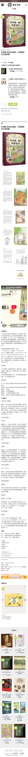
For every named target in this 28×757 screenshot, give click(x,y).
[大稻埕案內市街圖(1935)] (7, 731)
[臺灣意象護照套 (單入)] (7, 663)
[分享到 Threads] (8, 114)
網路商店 (16, 750)
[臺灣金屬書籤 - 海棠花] (7, 640)
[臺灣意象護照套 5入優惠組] (19, 731)
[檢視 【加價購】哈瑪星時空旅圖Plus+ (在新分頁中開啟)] (9, 80)
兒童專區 (3, 50)
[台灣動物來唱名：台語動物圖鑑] (7, 707)
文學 (9, 108)
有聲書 (8, 50)
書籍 (11, 108)
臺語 (9, 110)
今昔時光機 (15, 751)
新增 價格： (18, 71)
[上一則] (5, 59)
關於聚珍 (7, 750)
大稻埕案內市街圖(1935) (7, 741)
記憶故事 (21, 750)
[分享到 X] (5, 114)
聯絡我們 (21, 751)
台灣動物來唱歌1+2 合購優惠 (19, 717)
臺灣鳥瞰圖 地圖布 (19, 672)
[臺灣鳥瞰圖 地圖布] (19, 663)
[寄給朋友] (10, 114)
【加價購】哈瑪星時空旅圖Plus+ (19, 695)
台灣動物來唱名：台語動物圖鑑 (6, 717)
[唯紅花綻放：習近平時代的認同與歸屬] (7, 685)
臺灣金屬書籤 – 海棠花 (7, 650)
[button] (2, 5)
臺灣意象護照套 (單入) (6, 673)
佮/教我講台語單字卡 (7, 617)
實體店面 (11, 750)
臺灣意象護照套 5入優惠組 (19, 741)
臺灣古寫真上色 (9, 751)
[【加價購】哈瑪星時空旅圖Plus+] (19, 685)
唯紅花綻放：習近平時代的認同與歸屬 (6, 695)
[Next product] (2, 59)
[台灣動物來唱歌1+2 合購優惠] (19, 707)
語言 (17, 108)
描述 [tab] (2, 123)
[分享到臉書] (2, 114)
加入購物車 (13, 104)
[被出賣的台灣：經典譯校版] (19, 640)
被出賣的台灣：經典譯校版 (19, 650)
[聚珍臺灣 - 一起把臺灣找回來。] (14, 4)
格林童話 (5, 110)
